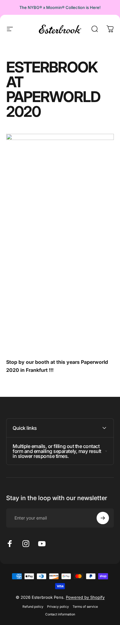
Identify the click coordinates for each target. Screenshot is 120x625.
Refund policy (32, 607)
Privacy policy (58, 607)
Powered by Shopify (85, 597)
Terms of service (85, 607)
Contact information (60, 614)
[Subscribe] (103, 518)
